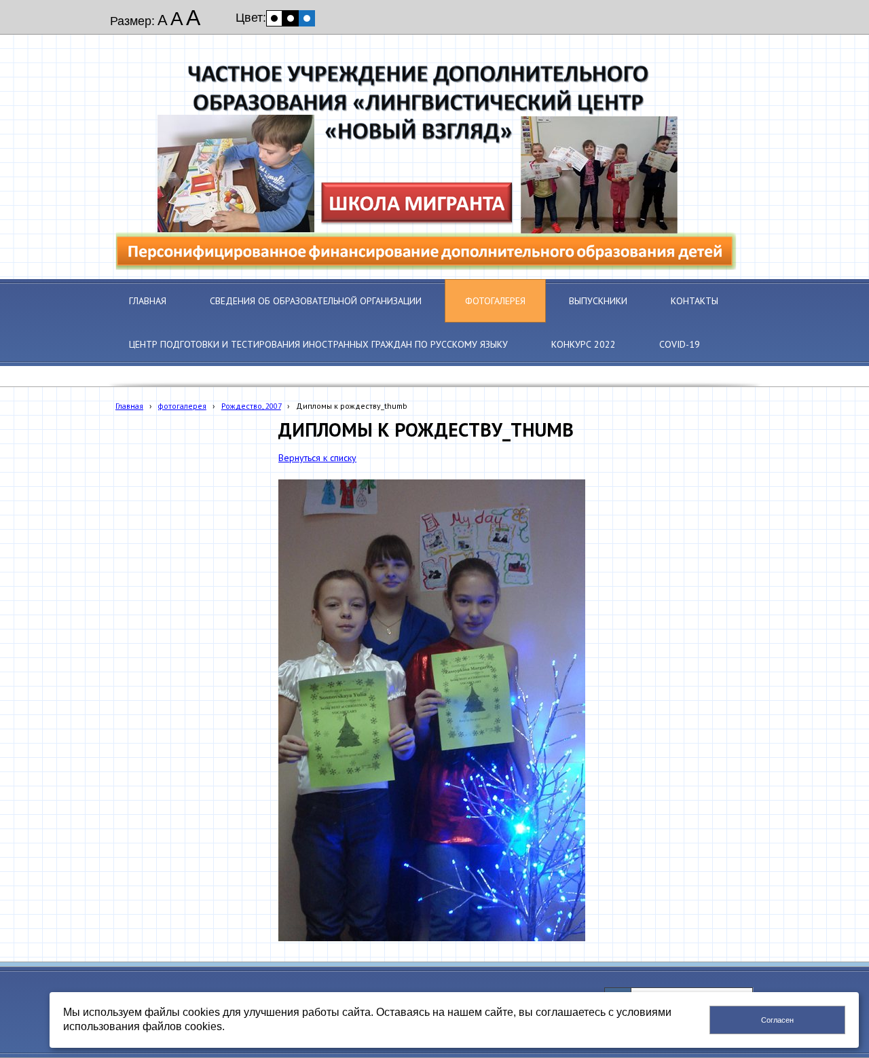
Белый (274, 18)
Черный (290, 18)
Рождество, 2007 (251, 406)
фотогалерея (182, 406)
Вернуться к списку (317, 458)
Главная (129, 406)
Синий (307, 18)
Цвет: (251, 17)
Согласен (777, 1020)
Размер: (132, 21)
